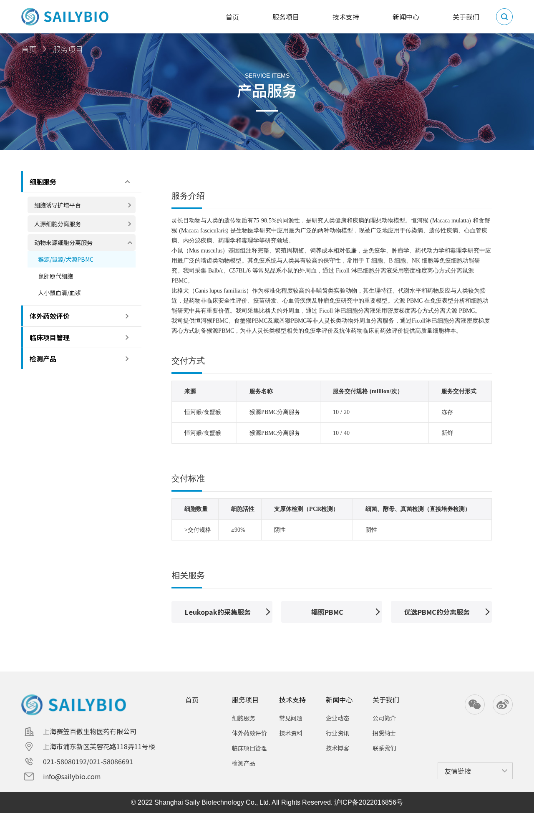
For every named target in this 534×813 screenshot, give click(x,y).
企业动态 (337, 718)
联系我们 (384, 748)
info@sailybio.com (72, 776)
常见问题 (290, 718)
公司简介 (384, 718)
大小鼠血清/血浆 (59, 292)
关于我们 (386, 699)
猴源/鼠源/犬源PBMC (65, 259)
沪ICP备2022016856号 (368, 802)
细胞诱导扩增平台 (57, 205)
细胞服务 (243, 718)
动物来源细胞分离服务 (63, 242)
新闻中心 (339, 699)
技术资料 (290, 733)
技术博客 (337, 748)
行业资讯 (337, 733)
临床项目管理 (249, 748)
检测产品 (243, 763)
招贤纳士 (384, 733)
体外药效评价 (249, 733)
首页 (28, 49)
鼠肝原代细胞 (55, 276)
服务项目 (245, 699)
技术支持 (292, 699)
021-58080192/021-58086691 (88, 761)
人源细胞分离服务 (57, 224)
